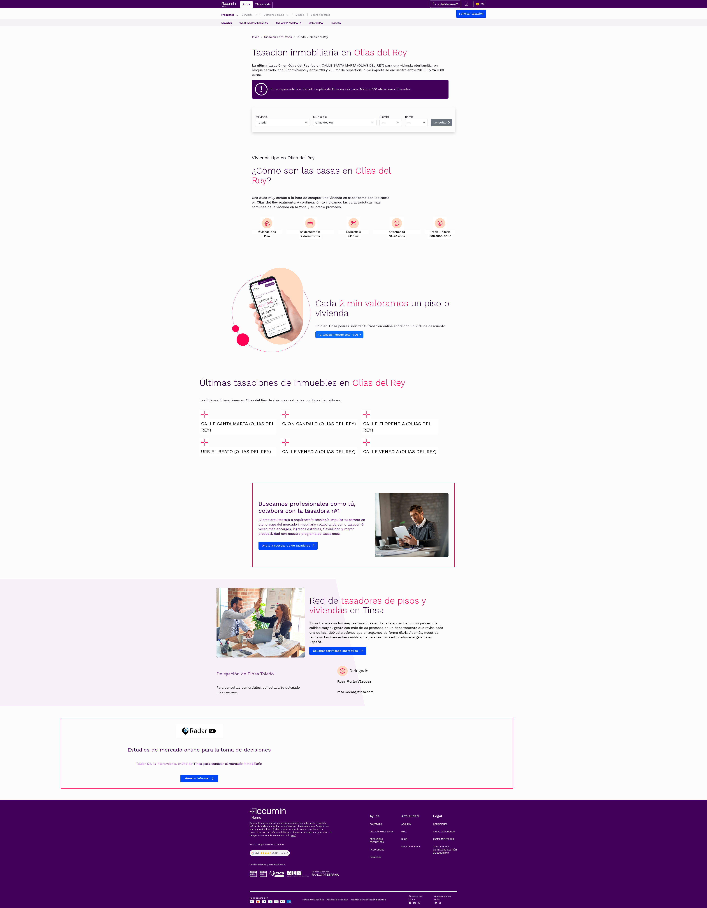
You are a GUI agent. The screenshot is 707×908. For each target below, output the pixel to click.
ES (482, 4)
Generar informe (197, 778)
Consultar (440, 122)
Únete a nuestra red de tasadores (286, 545)
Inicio (255, 37)
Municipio (320, 117)
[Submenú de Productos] (237, 15)
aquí (293, 835)
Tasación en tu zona (278, 37)
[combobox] (480, 4)
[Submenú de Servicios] (256, 15)
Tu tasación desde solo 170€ (338, 334)
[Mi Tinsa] (466, 4)
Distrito (384, 117)
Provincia (261, 117)
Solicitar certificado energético (335, 651)
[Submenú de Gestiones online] (287, 15)
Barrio (409, 117)
